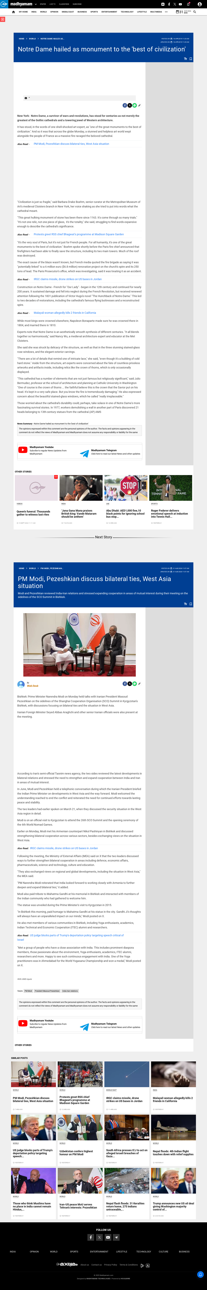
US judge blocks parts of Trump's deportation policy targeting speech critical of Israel (70, 937)
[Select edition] (35, 4)
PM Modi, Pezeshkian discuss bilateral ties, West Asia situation (71, 143)
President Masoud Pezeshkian (47, 991)
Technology (127, 12)
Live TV (52, 4)
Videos (19, 504)
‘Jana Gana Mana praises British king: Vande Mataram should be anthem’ (79, 513)
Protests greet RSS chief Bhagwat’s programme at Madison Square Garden (79, 234)
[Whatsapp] (134, 105)
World (43, 12)
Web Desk (32, 685)
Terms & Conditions (129, 1265)
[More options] (166, 11)
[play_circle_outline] (36, 487)
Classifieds (64, 4)
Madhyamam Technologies (98, 1279)
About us (84, 1265)
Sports (94, 12)
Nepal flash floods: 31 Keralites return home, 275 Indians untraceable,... (125, 1206)
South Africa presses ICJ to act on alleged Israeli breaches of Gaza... (126, 1153)
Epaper (43, 4)
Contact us (96, 1265)
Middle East (68, 12)
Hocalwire (125, 1279)
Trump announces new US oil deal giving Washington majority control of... (173, 1206)
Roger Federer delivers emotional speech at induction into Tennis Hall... (169, 513)
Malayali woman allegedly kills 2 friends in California (65, 312)
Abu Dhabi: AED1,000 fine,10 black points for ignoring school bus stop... (125, 513)
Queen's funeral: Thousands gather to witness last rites (33, 513)
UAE (107, 504)
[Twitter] (129, 105)
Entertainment (109, 12)
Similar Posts (19, 1058)
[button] (4, 4)
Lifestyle (142, 12)
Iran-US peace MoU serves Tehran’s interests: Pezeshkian (78, 1206)
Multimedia (156, 12)
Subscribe (77, 4)
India (34, 12)
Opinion (54, 12)
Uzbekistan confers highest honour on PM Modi (76, 1153)
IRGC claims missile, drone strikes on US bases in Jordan (68, 279)
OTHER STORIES (23, 471)
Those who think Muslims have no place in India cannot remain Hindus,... (32, 1206)
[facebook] (124, 105)
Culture (163, 1251)
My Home (23, 12)
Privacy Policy (110, 1265)
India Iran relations (70, 991)
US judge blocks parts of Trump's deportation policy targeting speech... (33, 1153)
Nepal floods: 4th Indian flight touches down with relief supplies (173, 1153)
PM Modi (28, 991)
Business (82, 12)
